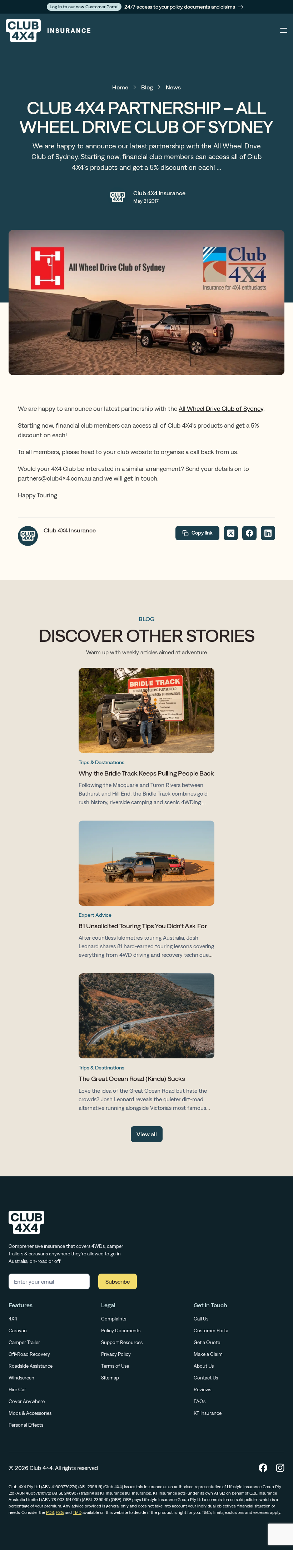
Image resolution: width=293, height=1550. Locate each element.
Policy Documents (120, 1330)
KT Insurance (208, 1413)
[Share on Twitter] (231, 533)
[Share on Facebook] (249, 533)
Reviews (202, 1389)
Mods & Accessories (30, 1413)
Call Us (201, 1319)
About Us (204, 1366)
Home (120, 87)
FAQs (199, 1401)
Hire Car (17, 1389)
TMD (77, 1512)
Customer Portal (211, 1330)
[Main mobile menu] (283, 30)
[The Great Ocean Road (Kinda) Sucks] (146, 1043)
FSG (60, 1512)
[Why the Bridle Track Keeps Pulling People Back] (146, 738)
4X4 (13, 1319)
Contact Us (206, 1378)
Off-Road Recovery (29, 1354)
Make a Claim (208, 1354)
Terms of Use (115, 1366)
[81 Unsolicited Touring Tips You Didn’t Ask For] (146, 891)
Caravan (18, 1330)
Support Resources (122, 1342)
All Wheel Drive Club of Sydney (221, 408)
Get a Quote (207, 1342)
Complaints (113, 1319)
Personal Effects (26, 1425)
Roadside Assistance (31, 1366)
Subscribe (117, 1282)
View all (146, 1134)
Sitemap (110, 1378)
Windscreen (21, 1378)
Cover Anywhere (27, 1401)
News (173, 87)
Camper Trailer (24, 1342)
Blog (147, 87)
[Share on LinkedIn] (268, 533)
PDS (50, 1512)
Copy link (202, 533)
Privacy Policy (116, 1354)
